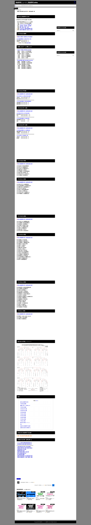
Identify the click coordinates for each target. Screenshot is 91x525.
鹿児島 (29, 455)
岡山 (18, 453)
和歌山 (24, 451)
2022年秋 (25, 25)
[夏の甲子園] (28, 42)
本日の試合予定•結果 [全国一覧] (25, 435)
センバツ (19, 442)
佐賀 (20, 455)
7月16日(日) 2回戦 (23, 417)
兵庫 (28, 451)
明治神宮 (26, 442)
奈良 (22, 451)
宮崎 (27, 455)
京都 (20, 451)
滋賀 (18, 451)
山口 (25, 453)
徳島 (20, 454)
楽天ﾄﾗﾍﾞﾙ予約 (29, 29)
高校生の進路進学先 (21, 457)
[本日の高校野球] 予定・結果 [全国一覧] (25, 163)
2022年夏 (29, 25)
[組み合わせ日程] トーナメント (25, 422)
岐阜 (25, 27)
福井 (25, 449)
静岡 (20, 27)
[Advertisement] (36, 78)
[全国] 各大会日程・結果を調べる (25, 427)
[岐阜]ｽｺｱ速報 (20, 36)
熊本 (23, 455)
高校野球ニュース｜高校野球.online (27, 2)
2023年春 (21, 25)
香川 (18, 454)
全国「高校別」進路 (28, 457)
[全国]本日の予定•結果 (28, 36)
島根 (23, 453)
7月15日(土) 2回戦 (23, 419)
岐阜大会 (19, 478)
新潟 (20, 449)
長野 (18, 449)
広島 (20, 453)
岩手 (22, 446)
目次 (21, 424)
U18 (31, 442)
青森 (21, 446)
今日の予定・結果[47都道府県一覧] (26, 28)
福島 (30, 446)
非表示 (37, 400)
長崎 (22, 455)
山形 (26, 446)
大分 (25, 455)
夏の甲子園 (23, 442)
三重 (27, 27)
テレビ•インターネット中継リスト (26, 24)
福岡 (18, 455)
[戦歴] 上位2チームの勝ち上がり (25, 405)
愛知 (23, 27)
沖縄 (31, 455)
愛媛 (23, 454)
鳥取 (22, 453)
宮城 (28, 446)
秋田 (24, 446)
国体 (29, 442)
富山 (22, 449)
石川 (23, 449)
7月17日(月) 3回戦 (23, 415)
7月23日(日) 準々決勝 (23, 410)
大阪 (26, 451)
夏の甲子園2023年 (23, 29)
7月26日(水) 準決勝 (23, 407)
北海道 (18, 446)
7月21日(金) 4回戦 (23, 412)
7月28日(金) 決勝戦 (23, 403)
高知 (22, 454)
